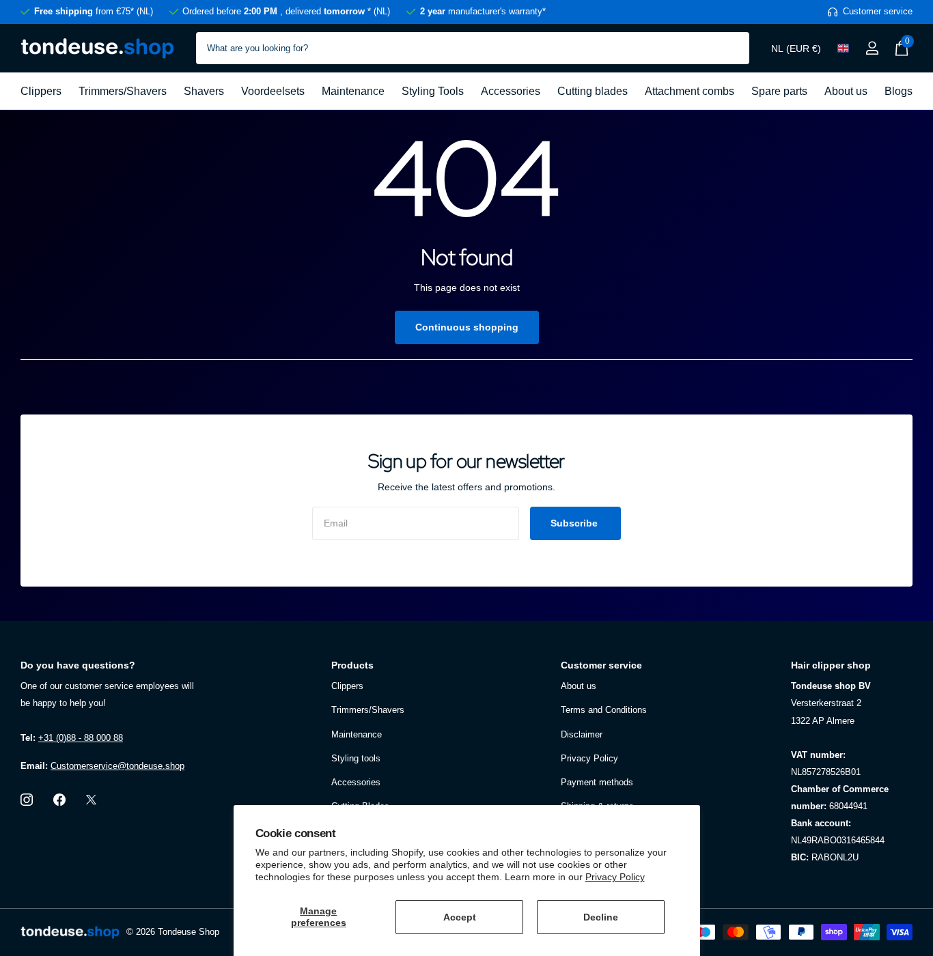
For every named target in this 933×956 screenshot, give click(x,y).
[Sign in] (871, 48)
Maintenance (353, 91)
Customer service (601, 665)
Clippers (40, 91)
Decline (600, 917)
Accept (459, 917)
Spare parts (779, 91)
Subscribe (575, 523)
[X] (91, 799)
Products (352, 665)
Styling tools (355, 758)
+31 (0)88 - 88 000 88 (80, 738)
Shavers (204, 91)
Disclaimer (581, 734)
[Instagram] (26, 799)
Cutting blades (592, 91)
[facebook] (59, 799)
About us (845, 91)
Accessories (510, 91)
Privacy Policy (615, 876)
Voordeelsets (273, 91)
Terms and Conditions (604, 710)
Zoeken (730, 48)
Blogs (899, 91)
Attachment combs (689, 91)
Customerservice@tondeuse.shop (117, 766)
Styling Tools (433, 91)
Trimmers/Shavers (123, 91)
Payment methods (597, 782)
